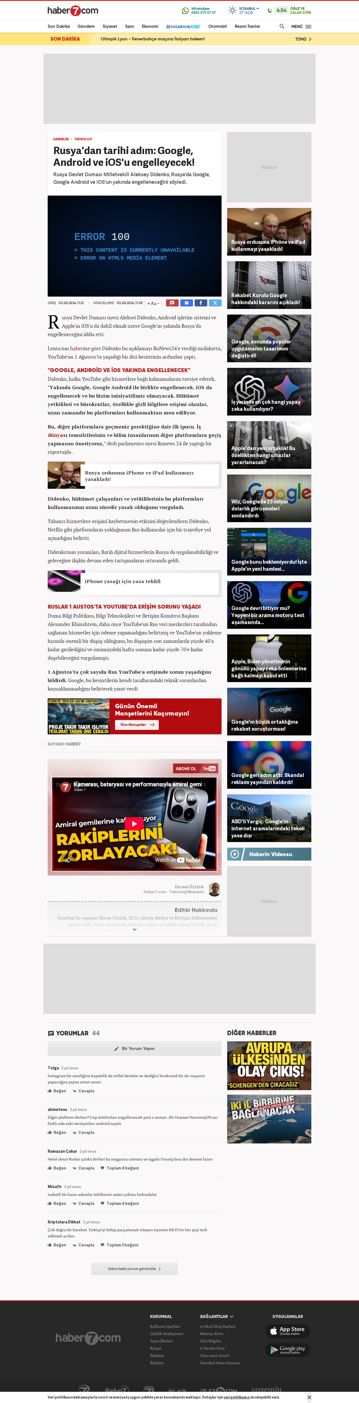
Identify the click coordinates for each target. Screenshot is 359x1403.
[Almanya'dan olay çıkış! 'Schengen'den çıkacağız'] (269, 1065)
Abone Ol (195, 768)
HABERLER (61, 139)
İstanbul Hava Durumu (220, 1362)
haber (76, 348)
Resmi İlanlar (247, 26)
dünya (55, 435)
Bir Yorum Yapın (138, 1049)
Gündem (86, 26)
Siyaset (110, 26)
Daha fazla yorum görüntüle (132, 1269)
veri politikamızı (237, 1397)
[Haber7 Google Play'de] (287, 1350)
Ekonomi (150, 26)
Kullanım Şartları (165, 1326)
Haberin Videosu (270, 855)
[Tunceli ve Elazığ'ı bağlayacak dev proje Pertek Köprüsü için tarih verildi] (269, 1118)
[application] (135, 246)
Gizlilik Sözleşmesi (166, 1333)
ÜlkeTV (177, 1391)
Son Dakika (59, 26)
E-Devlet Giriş (212, 1348)
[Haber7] (73, 10)
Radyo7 (117, 1391)
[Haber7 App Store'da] (287, 1331)
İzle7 (219, 1391)
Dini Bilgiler (210, 1341)
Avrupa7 (148, 1391)
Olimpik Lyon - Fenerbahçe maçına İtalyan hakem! (153, 39)
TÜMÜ (301, 39)
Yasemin (266, 1391)
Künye (155, 1348)
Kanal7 (84, 1391)
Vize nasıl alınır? (214, 1355)
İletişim (157, 1362)
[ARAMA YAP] (281, 26)
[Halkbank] (183, 26)
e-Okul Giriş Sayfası (218, 1326)
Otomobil (217, 26)
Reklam (157, 1355)
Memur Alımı (212, 1333)
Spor (129, 26)
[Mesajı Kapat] (309, 1397)
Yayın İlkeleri (161, 1341)
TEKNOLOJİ (83, 139)
